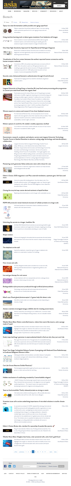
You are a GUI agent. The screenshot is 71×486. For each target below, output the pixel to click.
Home (9, 11)
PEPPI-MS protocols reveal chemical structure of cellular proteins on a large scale (31, 203)
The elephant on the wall (11, 247)
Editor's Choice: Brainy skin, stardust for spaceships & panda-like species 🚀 (29, 426)
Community (43, 11)
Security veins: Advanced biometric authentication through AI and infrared (28, 76)
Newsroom (17, 11)
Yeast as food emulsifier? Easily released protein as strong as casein (25, 390)
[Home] (11, 4)
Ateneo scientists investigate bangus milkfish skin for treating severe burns (28, 309)
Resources (53, 11)
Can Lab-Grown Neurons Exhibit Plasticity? (17, 365)
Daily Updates (42, 466)
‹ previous (21, 451)
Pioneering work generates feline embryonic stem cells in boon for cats (27, 164)
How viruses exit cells (10, 263)
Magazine (26, 11)
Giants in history (34, 22)
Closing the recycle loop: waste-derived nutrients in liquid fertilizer (25, 190)
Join (54, 2)
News (7, 22)
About (61, 11)
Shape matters (8, 235)
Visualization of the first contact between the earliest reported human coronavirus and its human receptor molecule (33, 60)
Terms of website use (33, 473)
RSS (35, 476)
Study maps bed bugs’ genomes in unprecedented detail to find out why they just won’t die (33, 337)
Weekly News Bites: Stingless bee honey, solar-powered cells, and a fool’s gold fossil (31, 437)
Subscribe (61, 466)
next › (51, 451)
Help (42, 473)
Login (65, 2)
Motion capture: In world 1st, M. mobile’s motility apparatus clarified (26, 124)
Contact (11, 473)
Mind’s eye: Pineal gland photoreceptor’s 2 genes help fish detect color (27, 297)
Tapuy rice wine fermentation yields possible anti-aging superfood (25, 25)
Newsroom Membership (53, 473)
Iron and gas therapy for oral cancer (15, 275)
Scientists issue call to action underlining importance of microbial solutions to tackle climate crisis (34, 402)
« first (15, 451)
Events (15, 22)
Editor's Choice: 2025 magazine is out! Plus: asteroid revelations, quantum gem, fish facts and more (34, 176)
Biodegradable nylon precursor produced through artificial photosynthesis (28, 286)
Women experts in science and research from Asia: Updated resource (26, 111)
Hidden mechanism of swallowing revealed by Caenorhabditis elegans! (27, 377)
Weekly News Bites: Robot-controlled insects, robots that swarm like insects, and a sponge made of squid (33, 323)
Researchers (25, 22)
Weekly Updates (53, 466)
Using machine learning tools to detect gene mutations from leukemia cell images (30, 37)
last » (55, 451)
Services (34, 11)
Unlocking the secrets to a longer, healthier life (19, 222)
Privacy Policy (20, 473)
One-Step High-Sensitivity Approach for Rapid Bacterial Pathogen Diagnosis (29, 48)
